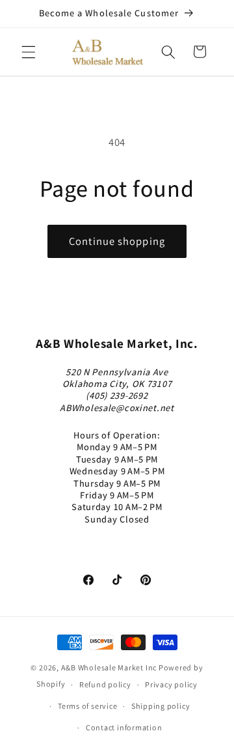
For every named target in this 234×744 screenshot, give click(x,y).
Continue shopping (117, 241)
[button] (28, 51)
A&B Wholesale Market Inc (109, 667)
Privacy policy (171, 684)
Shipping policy (160, 706)
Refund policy (105, 684)
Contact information (124, 727)
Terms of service (87, 706)
